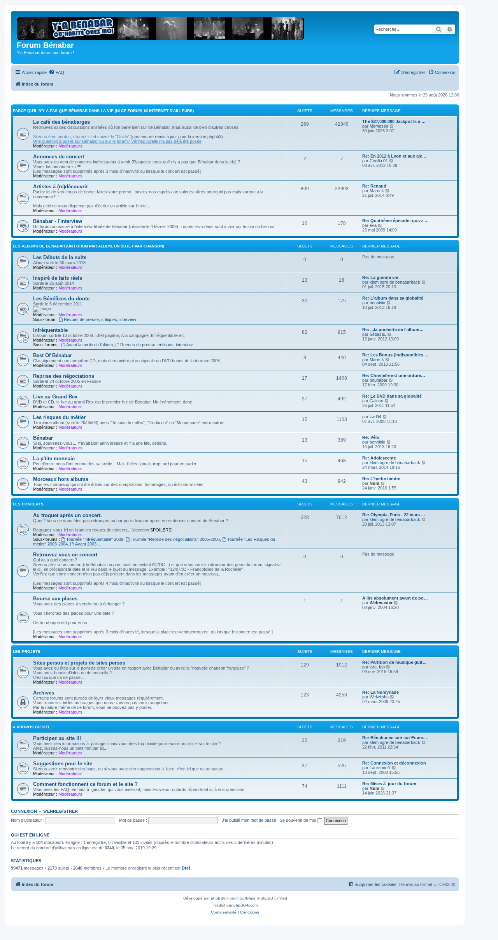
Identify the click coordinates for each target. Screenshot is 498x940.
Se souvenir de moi (298, 820)
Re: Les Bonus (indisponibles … (395, 354)
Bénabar (43, 438)
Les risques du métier (59, 417)
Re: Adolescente (379, 458)
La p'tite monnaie (54, 458)
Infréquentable (50, 330)
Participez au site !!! (57, 738)
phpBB (217, 898)
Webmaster (381, 602)
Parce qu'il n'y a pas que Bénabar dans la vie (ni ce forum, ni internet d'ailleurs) (103, 111)
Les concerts (28, 504)
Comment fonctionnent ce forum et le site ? (85, 784)
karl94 (375, 416)
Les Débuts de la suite (59, 257)
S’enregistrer (60, 811)
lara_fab (377, 667)
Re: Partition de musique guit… (394, 662)
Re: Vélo (370, 437)
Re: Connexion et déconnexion (394, 763)
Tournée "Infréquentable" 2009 (94, 539)
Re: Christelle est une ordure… (393, 375)
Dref (186, 868)
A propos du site (32, 727)
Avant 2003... (87, 544)
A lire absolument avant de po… (395, 598)
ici (272, 226)
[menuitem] (56, 72)
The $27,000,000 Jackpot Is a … (394, 121)
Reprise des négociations (63, 376)
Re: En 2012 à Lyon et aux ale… (394, 156)
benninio (377, 302)
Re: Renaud (374, 186)
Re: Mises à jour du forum (389, 783)
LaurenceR (380, 767)
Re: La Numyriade (380, 692)
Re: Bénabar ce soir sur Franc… (394, 737)
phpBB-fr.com (245, 905)
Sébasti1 (378, 334)
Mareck (377, 190)
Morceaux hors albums (60, 479)
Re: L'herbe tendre (381, 478)
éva (373, 225)
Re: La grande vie (380, 277)
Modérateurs (70, 146)
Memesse (379, 126)
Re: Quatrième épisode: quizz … (395, 220)
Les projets (26, 651)
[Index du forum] (163, 27)
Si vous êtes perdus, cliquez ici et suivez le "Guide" (81, 136)
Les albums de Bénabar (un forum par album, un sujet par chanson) (88, 246)
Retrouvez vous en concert (65, 555)
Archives (43, 693)
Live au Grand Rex (55, 397)
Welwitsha (379, 696)
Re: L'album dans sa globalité (392, 298)
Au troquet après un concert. (67, 515)
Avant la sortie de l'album (89, 344)
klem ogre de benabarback (395, 282)
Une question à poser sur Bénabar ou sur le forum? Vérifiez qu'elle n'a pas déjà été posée (117, 141)
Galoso (376, 400)
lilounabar (379, 380)
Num (374, 483)
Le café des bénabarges (61, 122)
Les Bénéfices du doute (61, 299)
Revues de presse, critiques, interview (100, 319)
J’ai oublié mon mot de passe (249, 820)
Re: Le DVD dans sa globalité (392, 396)
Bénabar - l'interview (57, 221)
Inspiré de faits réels (57, 278)
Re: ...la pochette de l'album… (393, 329)
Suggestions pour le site (62, 763)
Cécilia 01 (379, 160)
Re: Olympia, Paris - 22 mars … (393, 514)
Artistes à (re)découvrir (60, 186)
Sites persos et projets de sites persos (79, 663)
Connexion (24, 811)
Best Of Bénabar (52, 355)
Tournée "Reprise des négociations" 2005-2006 (175, 539)
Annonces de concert (58, 157)
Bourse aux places (55, 599)
